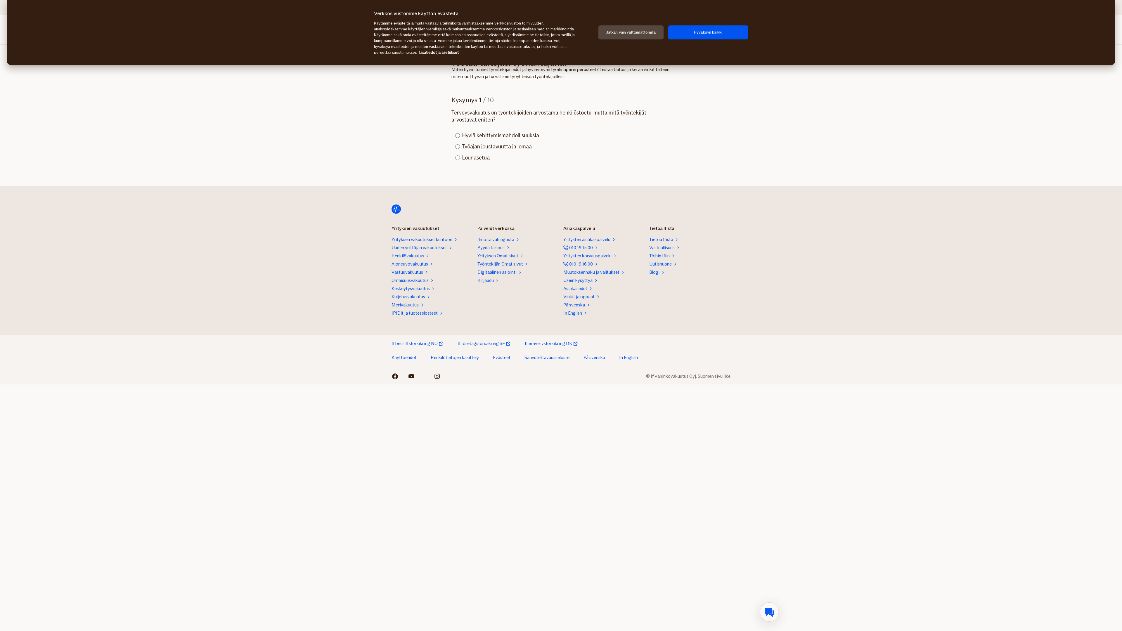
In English (628, 357)
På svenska (594, 357)
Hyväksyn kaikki (708, 32)
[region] (561, 32)
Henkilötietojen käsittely (455, 357)
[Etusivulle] (396, 209)
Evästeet (501, 357)
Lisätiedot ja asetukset (439, 52)
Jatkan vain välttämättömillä (631, 32)
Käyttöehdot (404, 357)
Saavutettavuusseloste (546, 357)
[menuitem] (769, 612)
